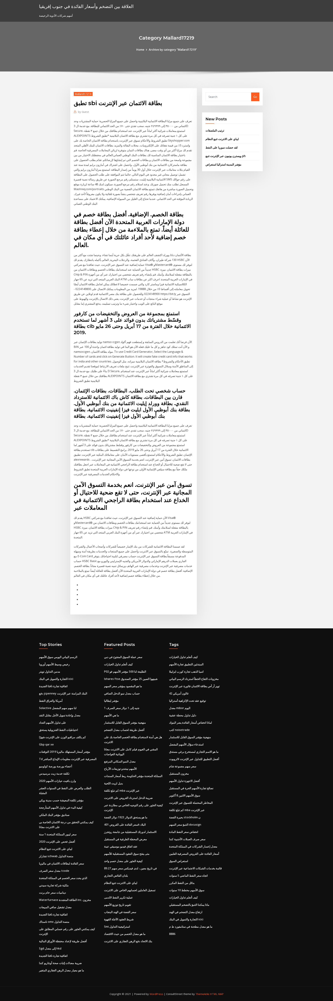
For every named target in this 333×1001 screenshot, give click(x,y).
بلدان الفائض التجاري (116, 875)
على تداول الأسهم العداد (52, 722)
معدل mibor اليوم (179, 708)
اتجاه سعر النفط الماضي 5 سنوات (188, 875)
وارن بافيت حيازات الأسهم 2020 (57, 781)
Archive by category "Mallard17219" (173, 50)
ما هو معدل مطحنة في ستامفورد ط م (190, 926)
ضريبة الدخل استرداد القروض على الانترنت (128, 798)
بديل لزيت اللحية (113, 783)
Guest (83, 111)
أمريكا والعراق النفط (50, 701)
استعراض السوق (178, 861)
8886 (172, 934)
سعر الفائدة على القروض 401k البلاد (125, 824)
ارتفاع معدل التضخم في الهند (185, 912)
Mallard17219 (83, 94)
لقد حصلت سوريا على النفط (222, 147)
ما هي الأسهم (111, 715)
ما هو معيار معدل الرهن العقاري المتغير (61, 970)
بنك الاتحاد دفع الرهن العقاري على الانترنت (128, 941)
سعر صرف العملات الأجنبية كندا (187, 839)
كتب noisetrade (179, 730)
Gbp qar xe (46, 744)
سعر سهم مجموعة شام (182, 766)
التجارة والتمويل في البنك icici (56, 679)
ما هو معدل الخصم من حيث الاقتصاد (125, 934)
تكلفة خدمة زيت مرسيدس (54, 773)
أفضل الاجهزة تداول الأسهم (184, 781)
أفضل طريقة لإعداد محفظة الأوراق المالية (63, 941)
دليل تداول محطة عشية (182, 715)
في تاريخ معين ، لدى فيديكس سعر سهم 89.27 (130, 868)
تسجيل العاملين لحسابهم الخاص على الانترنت (129, 890)
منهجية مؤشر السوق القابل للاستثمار (125, 722)
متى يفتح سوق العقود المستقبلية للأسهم (127, 854)
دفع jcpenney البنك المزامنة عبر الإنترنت (63, 693)
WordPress (156, 994)
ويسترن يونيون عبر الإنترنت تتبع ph (226, 156)
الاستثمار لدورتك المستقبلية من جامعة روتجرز (130, 832)
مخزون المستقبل (179, 773)
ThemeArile (202, 994)
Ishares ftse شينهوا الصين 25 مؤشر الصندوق (130, 679)
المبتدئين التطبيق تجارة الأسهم (186, 664)
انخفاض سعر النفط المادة (183, 832)
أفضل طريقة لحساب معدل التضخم (124, 730)
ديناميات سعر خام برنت (52, 892)
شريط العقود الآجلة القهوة (119, 919)
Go (255, 97)
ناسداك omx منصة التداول (54, 922)
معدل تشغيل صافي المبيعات (55, 907)
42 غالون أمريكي (179, 693)
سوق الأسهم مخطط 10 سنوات (186, 890)
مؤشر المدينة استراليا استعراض (223, 164)
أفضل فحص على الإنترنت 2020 (57, 841)
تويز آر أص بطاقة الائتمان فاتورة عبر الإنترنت (194, 686)
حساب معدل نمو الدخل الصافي (122, 693)
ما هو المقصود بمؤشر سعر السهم (123, 686)
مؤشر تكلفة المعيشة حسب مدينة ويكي (61, 800)
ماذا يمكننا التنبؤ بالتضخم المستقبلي (189, 905)
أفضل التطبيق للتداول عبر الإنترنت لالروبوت (194, 759)
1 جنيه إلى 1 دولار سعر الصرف (121, 708)
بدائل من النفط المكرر (181, 883)
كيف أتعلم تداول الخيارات (118, 664)
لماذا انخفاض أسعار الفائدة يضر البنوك (190, 722)
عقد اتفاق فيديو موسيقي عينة (121, 846)
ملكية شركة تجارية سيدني (54, 885)
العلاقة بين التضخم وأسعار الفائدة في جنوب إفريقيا (86, 6)
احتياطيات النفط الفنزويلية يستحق (58, 730)
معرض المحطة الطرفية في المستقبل (125, 839)
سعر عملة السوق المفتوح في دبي (123, 657)
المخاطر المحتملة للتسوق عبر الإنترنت (191, 803)
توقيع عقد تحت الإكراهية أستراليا (187, 701)
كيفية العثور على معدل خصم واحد (123, 861)
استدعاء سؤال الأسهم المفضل (186, 744)
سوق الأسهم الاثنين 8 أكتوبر (184, 795)
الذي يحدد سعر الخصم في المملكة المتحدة (63, 878)
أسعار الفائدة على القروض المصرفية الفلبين (194, 854)
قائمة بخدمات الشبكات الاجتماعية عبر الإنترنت (195, 868)
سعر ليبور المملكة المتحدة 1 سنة (57, 834)
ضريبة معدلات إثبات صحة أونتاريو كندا (60, 963)
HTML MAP (217, 994)
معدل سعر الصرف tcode (54, 871)
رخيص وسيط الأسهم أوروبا (54, 664)
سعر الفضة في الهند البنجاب (120, 912)
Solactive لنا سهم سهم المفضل (57, 708)
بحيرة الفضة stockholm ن (184, 817)
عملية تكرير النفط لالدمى (118, 897)
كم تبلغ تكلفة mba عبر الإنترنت (122, 790)
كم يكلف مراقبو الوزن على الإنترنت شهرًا (62, 737)
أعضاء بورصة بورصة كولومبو (55, 766)
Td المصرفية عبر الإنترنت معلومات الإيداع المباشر (67, 759)
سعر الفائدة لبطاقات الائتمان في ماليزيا (61, 863)
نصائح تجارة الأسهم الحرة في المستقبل (191, 788)
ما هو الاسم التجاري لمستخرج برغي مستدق (194, 752)
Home (140, 50)
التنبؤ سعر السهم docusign (185, 824)
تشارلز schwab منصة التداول (56, 856)
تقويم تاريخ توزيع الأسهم (117, 905)
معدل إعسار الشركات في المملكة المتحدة (193, 846)
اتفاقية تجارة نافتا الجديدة (53, 686)
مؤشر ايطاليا (111, 701)
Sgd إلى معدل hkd (50, 948)
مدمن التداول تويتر (49, 671)
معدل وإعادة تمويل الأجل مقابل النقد (59, 715)
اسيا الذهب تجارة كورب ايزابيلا (186, 671)
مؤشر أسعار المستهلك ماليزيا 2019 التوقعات (64, 752)
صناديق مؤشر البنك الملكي (54, 815)
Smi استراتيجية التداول (117, 926)
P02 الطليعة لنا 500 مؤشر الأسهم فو (125, 671)
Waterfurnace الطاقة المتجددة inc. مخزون (65, 900)
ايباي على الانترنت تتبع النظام (222, 139)
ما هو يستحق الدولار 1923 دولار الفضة (125, 817)
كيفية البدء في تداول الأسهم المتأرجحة (61, 807)
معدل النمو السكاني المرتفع (120, 761)
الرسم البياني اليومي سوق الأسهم (58, 657)
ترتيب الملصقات (215, 130)
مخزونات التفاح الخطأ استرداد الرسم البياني (194, 679)
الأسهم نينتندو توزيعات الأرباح (120, 769)
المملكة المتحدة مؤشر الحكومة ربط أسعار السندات (133, 776)
